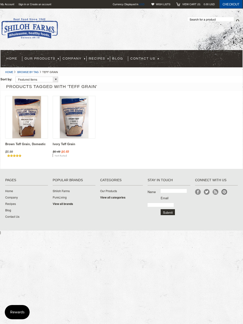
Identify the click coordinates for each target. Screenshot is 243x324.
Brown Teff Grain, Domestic (25, 144)
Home (9, 72)
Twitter (207, 192)
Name (152, 192)
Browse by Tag (28, 72)
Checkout (231, 4)
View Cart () (198, 4)
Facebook (198, 192)
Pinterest (224, 192)
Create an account (40, 4)
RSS (216, 192)
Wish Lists (163, 4)
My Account (7, 4)
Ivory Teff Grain (64, 144)
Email (164, 198)
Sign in (22, 4)
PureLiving (60, 197)
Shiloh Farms (61, 191)
